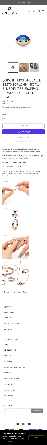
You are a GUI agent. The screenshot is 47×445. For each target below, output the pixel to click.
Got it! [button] (36, 438)
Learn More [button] (7, 441)
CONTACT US (8, 329)
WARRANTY (8, 384)
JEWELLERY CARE (10, 350)
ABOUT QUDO (9, 312)
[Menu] (43, 10)
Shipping (14, 107)
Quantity (5, 114)
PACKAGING (8, 361)
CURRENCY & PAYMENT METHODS (15, 367)
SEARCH (7, 344)
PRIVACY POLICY (9, 396)
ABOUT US (8, 318)
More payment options (23, 137)
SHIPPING (7, 373)
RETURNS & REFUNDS (11, 379)
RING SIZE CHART (10, 356)
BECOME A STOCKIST (11, 323)
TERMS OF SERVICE (10, 390)
